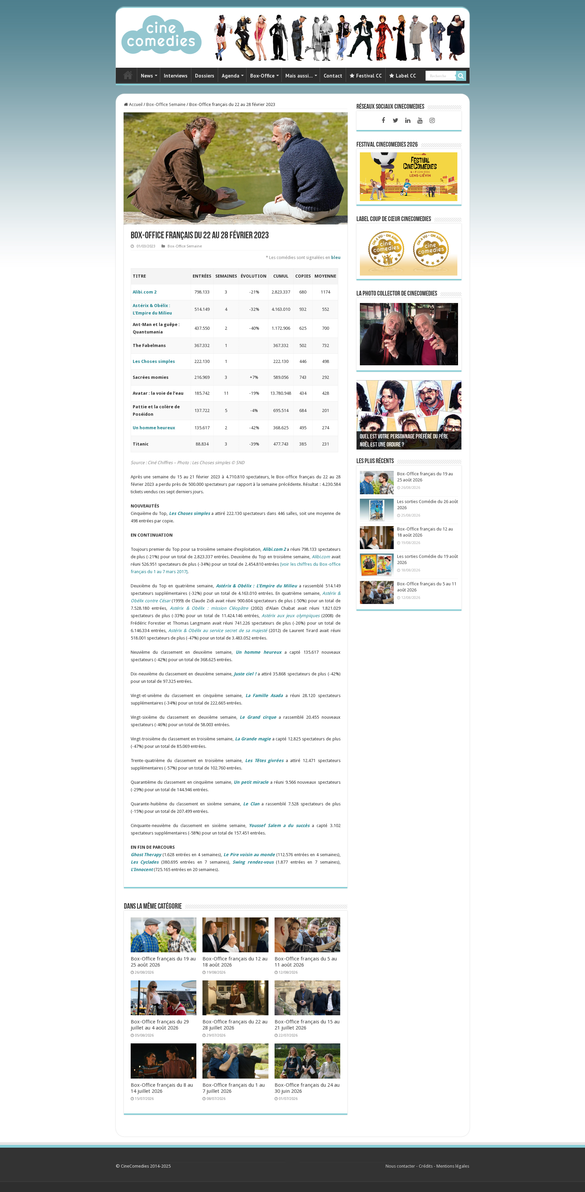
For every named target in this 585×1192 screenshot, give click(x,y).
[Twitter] (395, 120)
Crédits (426, 1166)
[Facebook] (383, 120)
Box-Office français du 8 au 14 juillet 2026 (162, 1088)
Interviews (176, 75)
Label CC (406, 75)
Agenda (230, 75)
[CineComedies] (161, 33)
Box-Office (262, 75)
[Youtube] (419, 120)
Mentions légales (452, 1166)
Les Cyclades (145, 862)
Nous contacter (400, 1166)
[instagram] (432, 120)
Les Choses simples (154, 361)
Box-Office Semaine (166, 104)
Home (128, 75)
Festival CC (369, 75)
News (147, 75)
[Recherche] (461, 76)
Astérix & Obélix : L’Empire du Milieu (256, 585)
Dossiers (204, 75)
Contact (333, 75)
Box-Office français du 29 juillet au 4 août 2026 (160, 1025)
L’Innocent (142, 869)
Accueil (135, 104)
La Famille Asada (264, 695)
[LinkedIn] (407, 120)
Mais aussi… (299, 75)
